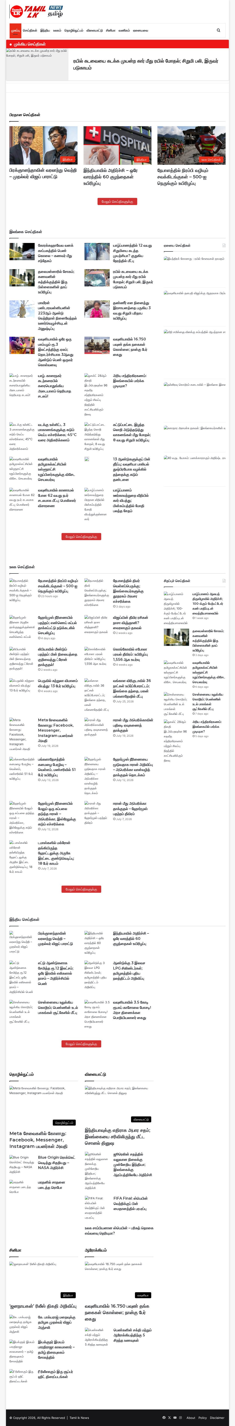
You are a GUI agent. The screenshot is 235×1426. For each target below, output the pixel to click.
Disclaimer (217, 1418)
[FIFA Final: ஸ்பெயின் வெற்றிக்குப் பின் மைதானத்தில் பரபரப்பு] (97, 1208)
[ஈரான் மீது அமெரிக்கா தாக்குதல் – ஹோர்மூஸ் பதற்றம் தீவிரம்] (97, 813)
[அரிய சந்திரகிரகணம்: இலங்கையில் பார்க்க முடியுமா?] (97, 395)
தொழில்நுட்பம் (73, 30)
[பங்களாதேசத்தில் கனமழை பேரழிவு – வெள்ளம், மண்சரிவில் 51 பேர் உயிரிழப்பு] (22, 769)
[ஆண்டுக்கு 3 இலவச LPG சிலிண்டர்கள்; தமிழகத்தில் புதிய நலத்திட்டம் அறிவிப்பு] (97, 975)
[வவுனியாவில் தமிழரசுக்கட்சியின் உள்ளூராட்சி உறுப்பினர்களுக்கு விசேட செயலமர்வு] (22, 469)
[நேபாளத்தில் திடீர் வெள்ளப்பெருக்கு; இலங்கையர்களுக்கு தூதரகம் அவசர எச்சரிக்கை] (97, 592)
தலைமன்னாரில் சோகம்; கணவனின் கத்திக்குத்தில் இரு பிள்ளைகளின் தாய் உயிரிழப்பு (56, 281)
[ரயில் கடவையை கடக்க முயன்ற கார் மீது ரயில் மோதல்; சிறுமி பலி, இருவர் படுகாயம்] (97, 277)
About (191, 1418)
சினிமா (110, 30)
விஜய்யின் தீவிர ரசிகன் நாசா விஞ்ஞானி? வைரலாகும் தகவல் (130, 622)
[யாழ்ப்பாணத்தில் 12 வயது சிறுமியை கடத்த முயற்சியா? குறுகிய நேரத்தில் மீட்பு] (97, 251)
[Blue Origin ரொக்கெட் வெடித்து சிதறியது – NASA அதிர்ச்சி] (22, 1164)
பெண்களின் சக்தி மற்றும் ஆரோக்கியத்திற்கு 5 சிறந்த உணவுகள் (133, 1335)
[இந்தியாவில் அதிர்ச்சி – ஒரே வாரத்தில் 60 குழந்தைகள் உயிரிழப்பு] (97, 943)
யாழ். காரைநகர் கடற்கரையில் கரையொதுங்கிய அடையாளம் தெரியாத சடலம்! (54, 386)
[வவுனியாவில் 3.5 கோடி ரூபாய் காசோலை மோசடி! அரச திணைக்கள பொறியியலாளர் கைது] (97, 1014)
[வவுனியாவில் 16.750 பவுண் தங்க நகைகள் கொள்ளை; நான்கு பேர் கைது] (97, 345)
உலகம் (57, 30)
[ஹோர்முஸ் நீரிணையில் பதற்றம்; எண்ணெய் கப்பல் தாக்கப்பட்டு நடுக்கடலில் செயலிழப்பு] (22, 627)
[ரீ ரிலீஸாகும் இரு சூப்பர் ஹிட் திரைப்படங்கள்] (22, 1377)
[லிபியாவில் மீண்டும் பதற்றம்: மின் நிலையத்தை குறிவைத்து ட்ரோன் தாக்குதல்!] (22, 659)
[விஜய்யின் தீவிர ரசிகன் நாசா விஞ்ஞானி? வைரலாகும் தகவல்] (97, 624)
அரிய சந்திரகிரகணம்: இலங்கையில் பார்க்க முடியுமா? (130, 381)
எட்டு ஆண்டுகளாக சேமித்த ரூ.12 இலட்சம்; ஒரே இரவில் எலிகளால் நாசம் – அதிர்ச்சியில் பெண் (55, 973)
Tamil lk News (79, 1418)
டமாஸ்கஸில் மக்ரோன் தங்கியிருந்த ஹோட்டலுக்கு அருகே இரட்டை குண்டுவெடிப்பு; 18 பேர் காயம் (56, 853)
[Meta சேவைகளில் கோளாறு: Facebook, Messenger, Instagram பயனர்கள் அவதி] (22, 734)
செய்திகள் (30, 30)
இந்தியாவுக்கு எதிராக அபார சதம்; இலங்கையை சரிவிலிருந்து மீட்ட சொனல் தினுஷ (117, 1136)
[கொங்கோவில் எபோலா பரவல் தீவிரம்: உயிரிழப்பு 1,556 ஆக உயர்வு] (97, 656)
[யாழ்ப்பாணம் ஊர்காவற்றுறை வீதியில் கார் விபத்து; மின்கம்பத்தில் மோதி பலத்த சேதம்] (97, 505)
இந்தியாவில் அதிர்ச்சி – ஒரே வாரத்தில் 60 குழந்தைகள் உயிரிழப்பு (111, 177)
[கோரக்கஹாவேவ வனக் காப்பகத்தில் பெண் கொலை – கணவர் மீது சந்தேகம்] (22, 251)
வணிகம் (124, 30)
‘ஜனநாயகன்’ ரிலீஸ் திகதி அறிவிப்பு (42, 1306)
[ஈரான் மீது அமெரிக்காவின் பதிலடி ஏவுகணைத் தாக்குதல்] (97, 727)
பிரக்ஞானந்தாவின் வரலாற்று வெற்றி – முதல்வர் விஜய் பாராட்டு (55, 938)
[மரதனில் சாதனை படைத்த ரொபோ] (22, 1188)
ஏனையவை (140, 30)
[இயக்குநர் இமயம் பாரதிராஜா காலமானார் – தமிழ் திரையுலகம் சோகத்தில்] (22, 1352)
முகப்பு (15, 30)
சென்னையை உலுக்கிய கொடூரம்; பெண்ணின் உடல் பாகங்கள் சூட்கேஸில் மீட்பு (58, 1007)
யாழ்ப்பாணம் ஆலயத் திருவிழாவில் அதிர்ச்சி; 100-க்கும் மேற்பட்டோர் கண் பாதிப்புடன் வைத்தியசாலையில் (208, 603)
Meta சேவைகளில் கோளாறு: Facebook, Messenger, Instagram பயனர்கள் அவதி (56, 730)
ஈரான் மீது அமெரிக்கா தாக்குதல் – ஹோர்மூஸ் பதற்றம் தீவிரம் (130, 808)
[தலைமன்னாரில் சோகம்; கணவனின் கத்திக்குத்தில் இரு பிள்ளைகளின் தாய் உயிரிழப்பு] (22, 277)
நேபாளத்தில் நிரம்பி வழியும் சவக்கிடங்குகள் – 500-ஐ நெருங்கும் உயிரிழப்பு (182, 177)
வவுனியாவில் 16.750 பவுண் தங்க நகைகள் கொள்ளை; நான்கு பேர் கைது (117, 1312)
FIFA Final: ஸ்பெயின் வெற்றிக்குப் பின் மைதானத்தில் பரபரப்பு (131, 1203)
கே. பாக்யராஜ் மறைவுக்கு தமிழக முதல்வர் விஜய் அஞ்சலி (57, 1322)
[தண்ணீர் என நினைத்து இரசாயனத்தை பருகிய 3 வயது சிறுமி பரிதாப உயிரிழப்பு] (97, 309)
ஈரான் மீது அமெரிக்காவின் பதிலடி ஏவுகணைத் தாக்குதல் (133, 725)
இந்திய (45, 30)
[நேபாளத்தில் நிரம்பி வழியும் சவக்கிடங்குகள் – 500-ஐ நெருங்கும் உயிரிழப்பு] (22, 590)
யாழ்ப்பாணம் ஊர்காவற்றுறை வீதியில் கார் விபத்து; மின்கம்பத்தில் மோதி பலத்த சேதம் (131, 500)
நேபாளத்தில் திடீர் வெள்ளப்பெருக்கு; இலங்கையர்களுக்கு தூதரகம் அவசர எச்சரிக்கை (128, 591)
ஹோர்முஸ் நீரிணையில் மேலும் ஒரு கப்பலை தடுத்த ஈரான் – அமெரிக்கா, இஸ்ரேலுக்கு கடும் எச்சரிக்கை (57, 813)
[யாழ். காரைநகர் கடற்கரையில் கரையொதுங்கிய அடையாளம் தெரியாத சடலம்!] (22, 385)
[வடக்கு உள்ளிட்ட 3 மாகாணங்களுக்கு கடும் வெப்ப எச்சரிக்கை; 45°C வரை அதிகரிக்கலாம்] (22, 436)
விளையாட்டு (95, 30)
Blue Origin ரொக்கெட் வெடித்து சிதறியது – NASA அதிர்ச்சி (56, 1162)
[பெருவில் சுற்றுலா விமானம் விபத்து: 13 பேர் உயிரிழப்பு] (22, 687)
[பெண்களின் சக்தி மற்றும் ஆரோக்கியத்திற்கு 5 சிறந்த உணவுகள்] (97, 1337)
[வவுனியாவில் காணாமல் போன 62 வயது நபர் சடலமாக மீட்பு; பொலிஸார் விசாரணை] (22, 500)
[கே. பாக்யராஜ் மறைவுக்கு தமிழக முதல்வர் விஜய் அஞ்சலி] (22, 1324)
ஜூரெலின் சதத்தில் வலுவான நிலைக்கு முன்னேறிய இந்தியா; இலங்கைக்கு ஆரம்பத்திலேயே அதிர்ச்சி (133, 1164)
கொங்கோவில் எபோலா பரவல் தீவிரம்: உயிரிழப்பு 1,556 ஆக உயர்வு (130, 654)
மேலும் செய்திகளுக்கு (117, 201)
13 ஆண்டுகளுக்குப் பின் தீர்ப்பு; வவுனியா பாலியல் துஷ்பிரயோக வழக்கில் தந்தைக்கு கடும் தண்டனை (131, 469)
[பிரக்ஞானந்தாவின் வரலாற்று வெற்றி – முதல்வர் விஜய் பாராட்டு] (22, 942)
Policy (203, 1418)
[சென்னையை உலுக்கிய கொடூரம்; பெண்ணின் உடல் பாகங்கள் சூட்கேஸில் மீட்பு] (176, 704)
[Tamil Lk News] (36, 11)
